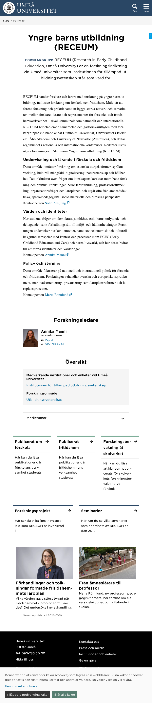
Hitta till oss (25, 659)
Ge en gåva (87, 660)
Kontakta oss (89, 641)
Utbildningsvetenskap (44, 399)
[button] (76, 418)
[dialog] (76, 685)
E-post (49, 340)
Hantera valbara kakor (21, 686)
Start (6, 20)
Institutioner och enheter (98, 654)
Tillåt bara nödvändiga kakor (28, 694)
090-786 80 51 (54, 343)
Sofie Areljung (55, 202)
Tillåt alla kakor (64, 694)
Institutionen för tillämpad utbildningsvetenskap (66, 385)
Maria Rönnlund (56, 294)
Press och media (91, 648)
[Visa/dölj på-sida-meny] (150, 36)
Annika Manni (55, 254)
